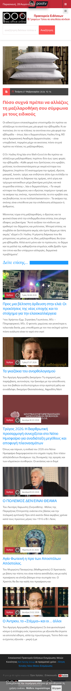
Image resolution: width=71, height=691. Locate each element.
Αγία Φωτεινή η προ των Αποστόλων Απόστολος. (32, 561)
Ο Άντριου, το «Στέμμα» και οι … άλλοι (32, 621)
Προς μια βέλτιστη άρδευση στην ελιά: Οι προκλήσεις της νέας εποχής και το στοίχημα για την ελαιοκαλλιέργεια (34, 308)
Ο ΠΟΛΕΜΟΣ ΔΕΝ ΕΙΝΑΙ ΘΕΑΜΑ (30, 501)
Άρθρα (9, 295)
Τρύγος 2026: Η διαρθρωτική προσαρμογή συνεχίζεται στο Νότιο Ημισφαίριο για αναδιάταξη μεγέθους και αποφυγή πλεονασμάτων (34, 436)
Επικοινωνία (51, 675)
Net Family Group (26, 662)
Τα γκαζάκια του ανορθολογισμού (29, 371)
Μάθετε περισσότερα (38, 688)
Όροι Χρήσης (36, 675)
